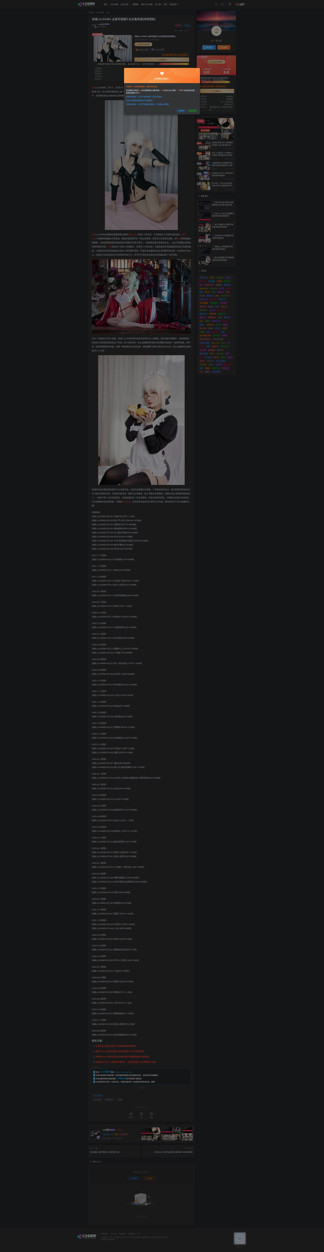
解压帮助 (192, 110)
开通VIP (181, 110)
